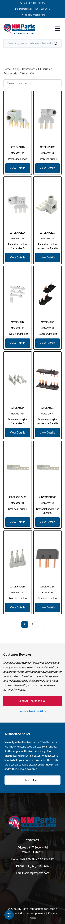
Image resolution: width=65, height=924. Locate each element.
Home (7, 69)
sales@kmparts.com (35, 15)
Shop (16, 69)
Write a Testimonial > (33, 711)
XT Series (44, 69)
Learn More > (32, 779)
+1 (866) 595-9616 (41, 9)
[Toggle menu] (57, 29)
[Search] (56, 43)
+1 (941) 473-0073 (36, 3)
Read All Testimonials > (32, 701)
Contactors (28, 69)
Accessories (11, 73)
